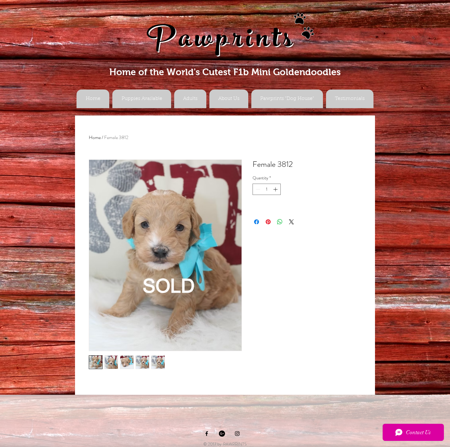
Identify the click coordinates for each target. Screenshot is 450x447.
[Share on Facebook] (256, 221)
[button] (190, 99)
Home (95, 137)
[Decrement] (257, 189)
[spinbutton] (266, 189)
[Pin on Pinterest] (268, 221)
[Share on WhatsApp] (279, 221)
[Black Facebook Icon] (207, 434)
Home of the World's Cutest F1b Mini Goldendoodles (225, 72)
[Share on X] (291, 221)
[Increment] (276, 189)
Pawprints (221, 42)
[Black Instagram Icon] (237, 434)
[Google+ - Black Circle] (222, 434)
